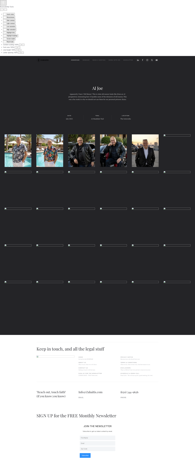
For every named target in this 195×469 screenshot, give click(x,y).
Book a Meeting (99, 60)
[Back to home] (43, 60)
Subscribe (85, 455)
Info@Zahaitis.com (90, 392)
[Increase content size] (23, 45)
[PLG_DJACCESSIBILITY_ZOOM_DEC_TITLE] (20, 45)
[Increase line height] (20, 50)
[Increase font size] (19, 47)
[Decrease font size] (16, 47)
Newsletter (128, 60)
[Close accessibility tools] (5, 9)
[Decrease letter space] (19, 53)
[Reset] (1, 9)
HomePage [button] (75, 60)
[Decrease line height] (17, 50)
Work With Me (114, 60)
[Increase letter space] (22, 53)
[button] (18, 150)
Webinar (86, 60)
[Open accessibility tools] (3, 2)
